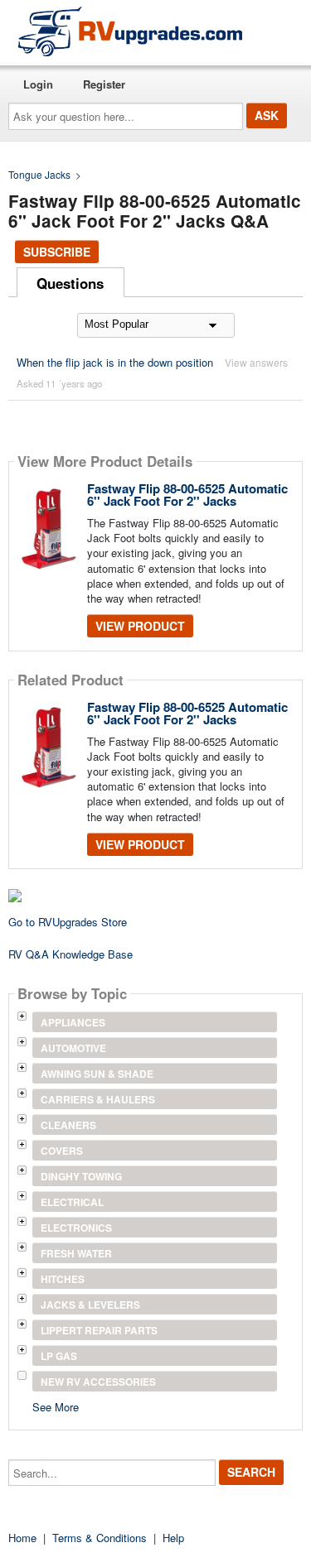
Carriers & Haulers (98, 1099)
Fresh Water (76, 1253)
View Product (140, 626)
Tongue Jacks (39, 174)
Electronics (76, 1227)
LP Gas (59, 1355)
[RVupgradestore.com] (130, 31)
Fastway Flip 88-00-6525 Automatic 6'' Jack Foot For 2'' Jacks (187, 494)
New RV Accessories (98, 1381)
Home (22, 1537)
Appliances (73, 1022)
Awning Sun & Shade (97, 1073)
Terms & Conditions (99, 1537)
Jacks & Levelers (90, 1304)
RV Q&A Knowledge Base (70, 954)
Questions (70, 283)
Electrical (72, 1201)
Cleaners (68, 1124)
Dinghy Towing (81, 1176)
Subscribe (56, 251)
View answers (256, 362)
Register (104, 84)
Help (173, 1537)
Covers (62, 1150)
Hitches (63, 1278)
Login (38, 84)
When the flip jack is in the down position (115, 362)
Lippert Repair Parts (99, 1330)
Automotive (73, 1048)
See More (55, 1406)
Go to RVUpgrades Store (67, 922)
